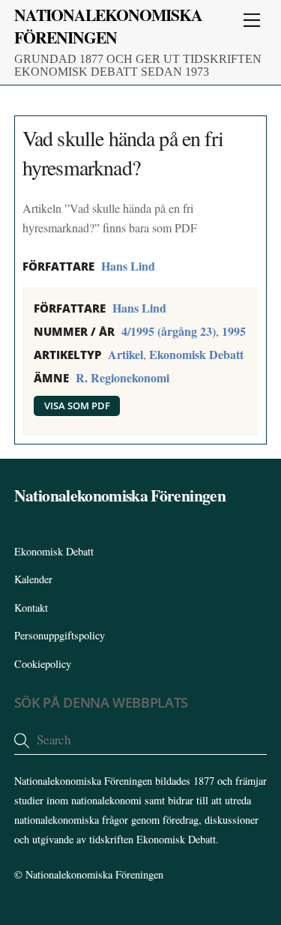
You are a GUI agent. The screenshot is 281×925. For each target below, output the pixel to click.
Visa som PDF (77, 405)
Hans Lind (128, 265)
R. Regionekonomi (122, 377)
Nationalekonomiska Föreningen (94, 874)
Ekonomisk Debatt (196, 354)
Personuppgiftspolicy (59, 635)
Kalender (33, 579)
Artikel (125, 354)
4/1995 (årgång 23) (168, 331)
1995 (234, 331)
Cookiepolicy (42, 664)
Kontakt (31, 607)
